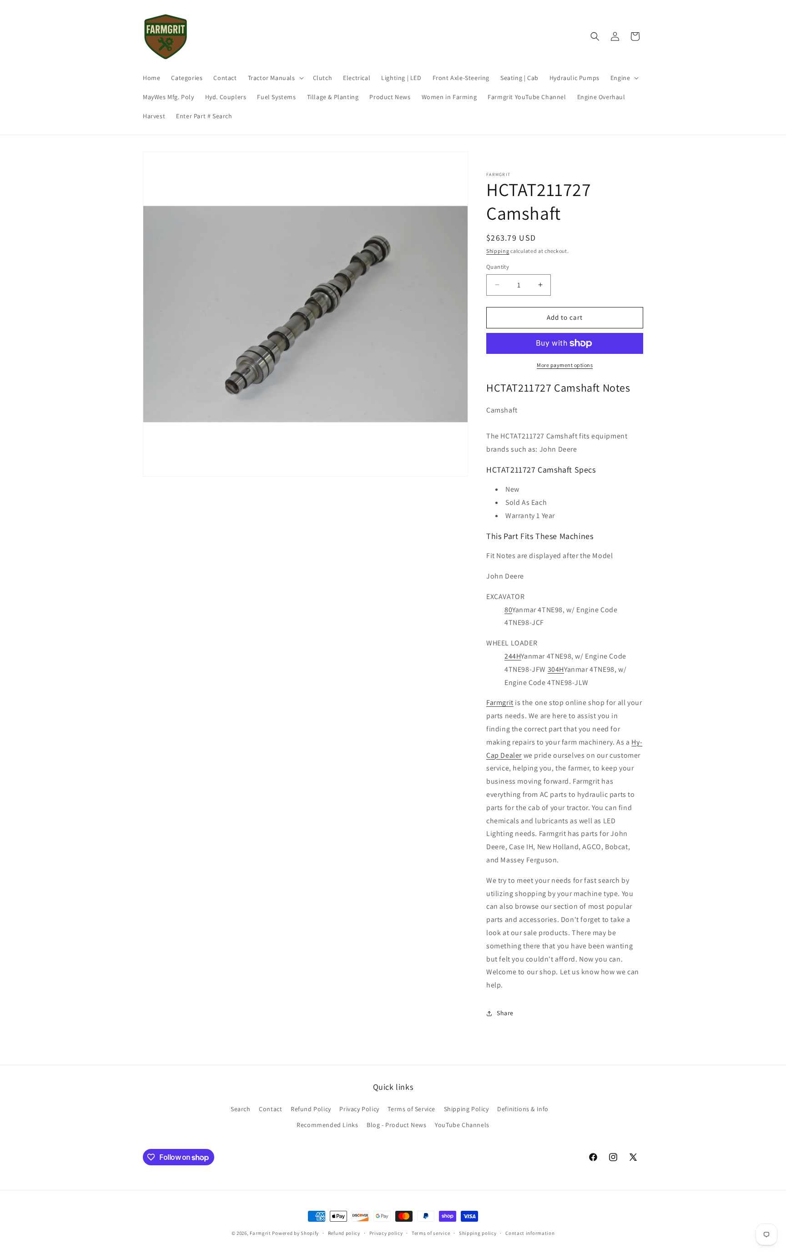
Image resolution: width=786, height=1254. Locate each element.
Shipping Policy (466, 1109)
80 (508, 609)
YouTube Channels (462, 1125)
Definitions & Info (523, 1109)
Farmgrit (500, 702)
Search (241, 1109)
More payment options (565, 365)
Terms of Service (411, 1109)
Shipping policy (478, 1233)
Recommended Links (327, 1125)
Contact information (529, 1233)
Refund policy (344, 1233)
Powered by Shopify (295, 1233)
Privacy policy (386, 1233)
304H (556, 669)
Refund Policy (311, 1109)
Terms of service (431, 1233)
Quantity (497, 267)
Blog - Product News (396, 1125)
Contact (270, 1109)
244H (512, 656)
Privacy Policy (359, 1109)
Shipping (497, 250)
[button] (274, 77)
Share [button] (505, 1013)
